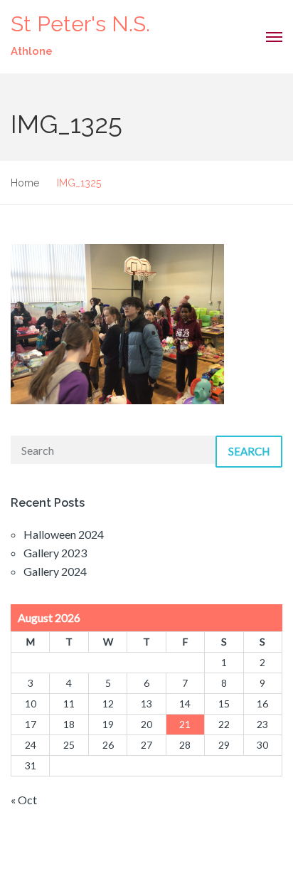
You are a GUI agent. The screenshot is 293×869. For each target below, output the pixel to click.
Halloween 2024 (63, 534)
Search (249, 451)
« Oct (24, 799)
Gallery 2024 (55, 571)
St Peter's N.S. (80, 23)
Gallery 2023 (55, 552)
